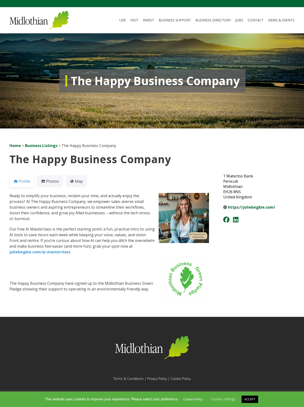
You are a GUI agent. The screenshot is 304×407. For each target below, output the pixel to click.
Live (122, 20)
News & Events (281, 20)
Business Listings (41, 145)
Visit (134, 20)
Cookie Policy (181, 378)
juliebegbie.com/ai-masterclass (40, 252)
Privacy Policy (157, 378)
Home (15, 145)
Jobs (239, 20)
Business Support (175, 20)
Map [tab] (79, 181)
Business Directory (213, 20)
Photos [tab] (52, 181)
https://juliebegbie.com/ (251, 207)
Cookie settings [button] (223, 399)
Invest (148, 20)
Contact (256, 20)
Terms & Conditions (128, 378)
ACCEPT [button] (249, 399)
